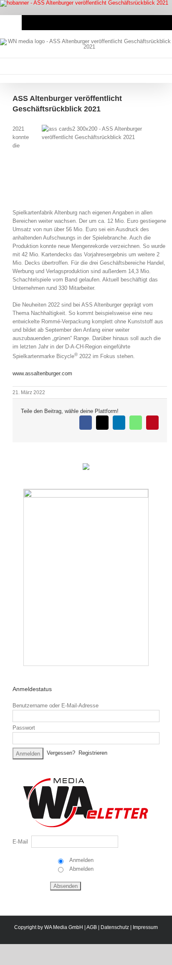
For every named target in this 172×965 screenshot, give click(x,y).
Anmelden (81, 860)
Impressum (145, 927)
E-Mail (20, 842)
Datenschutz (115, 927)
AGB (91, 927)
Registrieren (92, 753)
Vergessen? (61, 753)
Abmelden (81, 869)
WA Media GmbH (63, 927)
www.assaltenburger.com (42, 373)
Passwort (24, 728)
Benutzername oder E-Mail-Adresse (56, 705)
